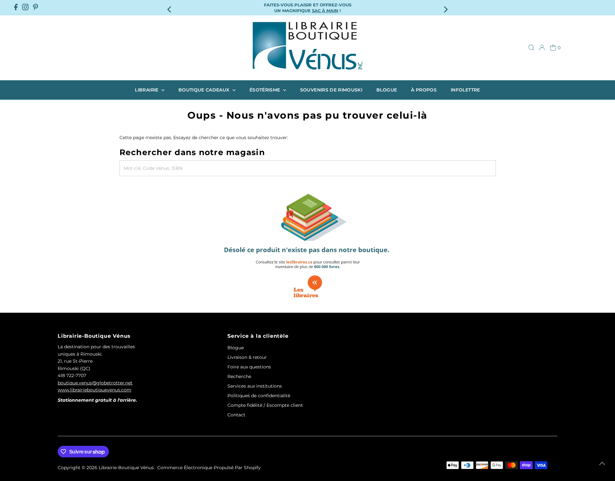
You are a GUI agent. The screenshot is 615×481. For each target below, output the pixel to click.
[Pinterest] (35, 7)
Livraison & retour (247, 357)
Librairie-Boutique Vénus (126, 467)
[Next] (445, 7)
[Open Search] (531, 48)
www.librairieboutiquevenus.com (94, 390)
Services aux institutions (254, 386)
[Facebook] (15, 7)
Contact (236, 415)
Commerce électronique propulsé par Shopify (209, 467)
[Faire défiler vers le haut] (602, 463)
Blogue (386, 90)
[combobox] (307, 168)
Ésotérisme (266, 90)
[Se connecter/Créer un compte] (542, 48)
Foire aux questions (249, 367)
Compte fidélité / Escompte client (265, 405)
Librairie (147, 90)
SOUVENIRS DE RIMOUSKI (331, 90)
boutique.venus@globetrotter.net (95, 383)
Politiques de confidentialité (258, 395)
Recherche (239, 376)
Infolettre (465, 90)
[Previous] (169, 7)
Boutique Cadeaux (204, 90)
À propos (424, 90)
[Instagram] (25, 7)
